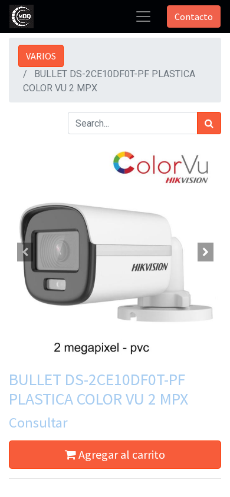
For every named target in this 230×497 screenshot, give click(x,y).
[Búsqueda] (209, 123)
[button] (25, 252)
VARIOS (41, 56)
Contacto (194, 16)
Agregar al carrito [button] (120, 454)
